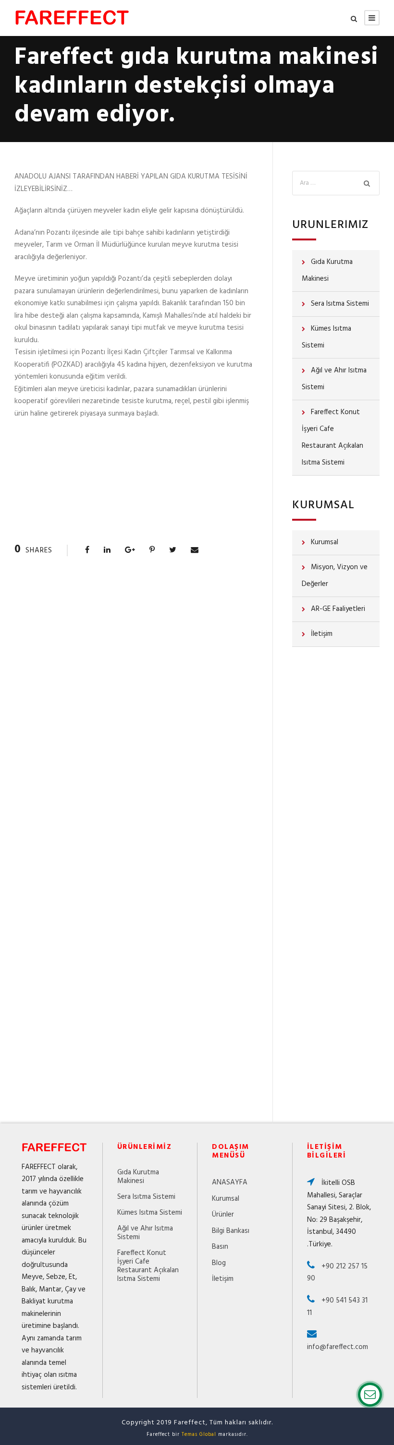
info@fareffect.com (337, 1347)
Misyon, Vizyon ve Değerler (335, 575)
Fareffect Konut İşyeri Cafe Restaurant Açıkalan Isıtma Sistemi (332, 437)
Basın (220, 1247)
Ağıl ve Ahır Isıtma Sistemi (334, 379)
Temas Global (199, 1434)
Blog (219, 1263)
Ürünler (223, 1214)
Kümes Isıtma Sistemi (326, 337)
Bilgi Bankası (230, 1231)
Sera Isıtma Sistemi (340, 304)
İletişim (321, 634)
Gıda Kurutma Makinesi (327, 270)
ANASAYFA (229, 1182)
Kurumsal (324, 542)
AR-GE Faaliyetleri (338, 609)
